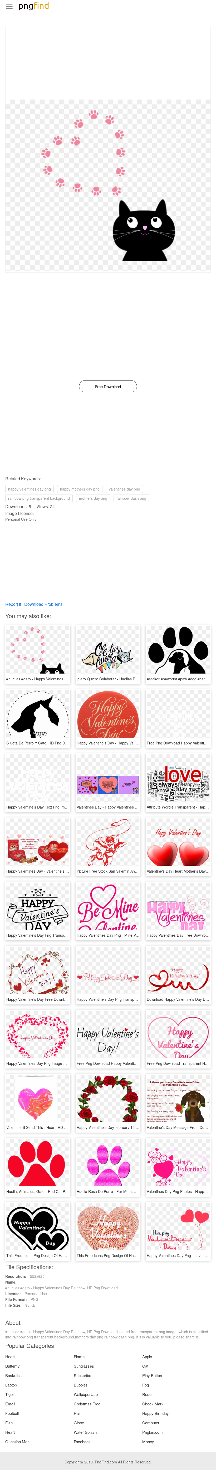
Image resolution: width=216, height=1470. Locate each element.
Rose (146, 1394)
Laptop (11, 1385)
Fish (9, 1422)
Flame (79, 1356)
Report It (13, 604)
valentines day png (124, 489)
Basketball (14, 1375)
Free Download (108, 386)
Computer (150, 1422)
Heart (10, 1356)
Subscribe (82, 1375)
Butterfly (12, 1366)
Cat (145, 1366)
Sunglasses (84, 1366)
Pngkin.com (152, 1432)
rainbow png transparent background (39, 498)
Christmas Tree (87, 1403)
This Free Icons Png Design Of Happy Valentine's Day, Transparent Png (66, 1255)
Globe (79, 1422)
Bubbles (81, 1385)
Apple (147, 1356)
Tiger (9, 1394)
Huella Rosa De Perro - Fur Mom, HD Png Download (120, 1191)
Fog (145, 1385)
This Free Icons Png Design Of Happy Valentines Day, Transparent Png (136, 1255)
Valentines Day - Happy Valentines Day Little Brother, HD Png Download (136, 807)
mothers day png (93, 498)
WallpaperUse (86, 1394)
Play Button (152, 1375)
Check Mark (153, 1403)
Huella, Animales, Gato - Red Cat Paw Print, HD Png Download (58, 1191)
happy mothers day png (80, 489)
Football (12, 1413)
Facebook (82, 1441)
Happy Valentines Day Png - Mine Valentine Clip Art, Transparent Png (134, 935)
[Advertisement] (108, 63)
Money (148, 1441)
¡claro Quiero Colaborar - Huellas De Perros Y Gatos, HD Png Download (137, 678)
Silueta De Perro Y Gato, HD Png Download (42, 743)
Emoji (10, 1403)
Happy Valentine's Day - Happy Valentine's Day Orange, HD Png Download (139, 743)
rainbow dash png (131, 498)
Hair (77, 1413)
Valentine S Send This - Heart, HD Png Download (47, 1127)
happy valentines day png (29, 489)
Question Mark (18, 1441)
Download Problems (43, 604)
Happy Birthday (155, 1413)
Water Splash (85, 1432)
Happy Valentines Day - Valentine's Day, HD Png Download (55, 871)
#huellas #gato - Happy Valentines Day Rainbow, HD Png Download (62, 678)
